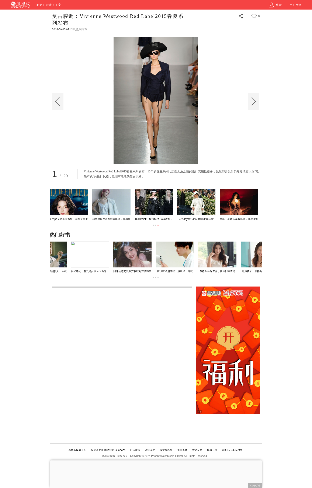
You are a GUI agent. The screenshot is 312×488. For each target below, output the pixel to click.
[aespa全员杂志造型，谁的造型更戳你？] (69, 202)
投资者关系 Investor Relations (108, 450)
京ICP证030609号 (232, 450)
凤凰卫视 (212, 450)
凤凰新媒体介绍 (77, 450)
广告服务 (135, 450)
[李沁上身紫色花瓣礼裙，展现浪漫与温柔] (239, 202)
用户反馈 (295, 5)
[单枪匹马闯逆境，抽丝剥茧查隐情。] (69, 254)
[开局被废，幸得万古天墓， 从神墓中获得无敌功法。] (111, 254)
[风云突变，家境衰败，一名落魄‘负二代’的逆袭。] (196, 254)
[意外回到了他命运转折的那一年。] (239, 254)
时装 (49, 5)
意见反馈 (197, 450)
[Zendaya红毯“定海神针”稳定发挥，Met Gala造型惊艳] (196, 202)
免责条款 (182, 450)
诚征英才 (150, 450)
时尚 (39, 5)
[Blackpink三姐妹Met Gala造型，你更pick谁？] (154, 202)
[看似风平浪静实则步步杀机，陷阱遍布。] (154, 254)
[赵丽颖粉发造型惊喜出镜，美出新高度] (111, 202)
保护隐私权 (166, 450)
